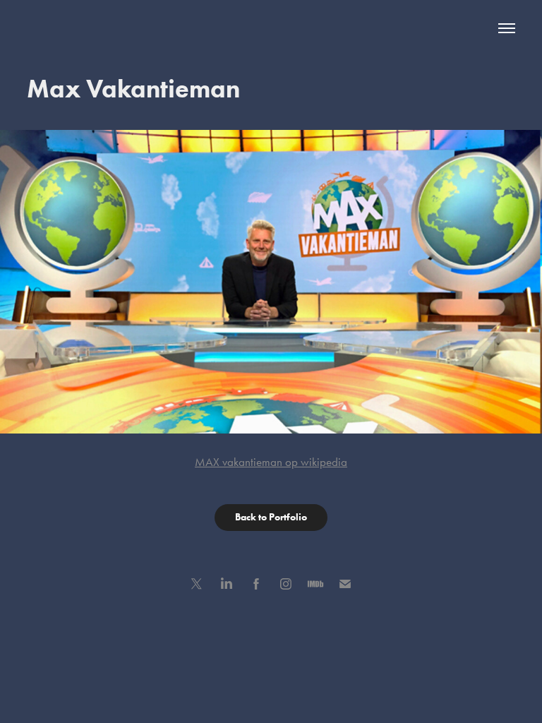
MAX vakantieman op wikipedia (271, 462)
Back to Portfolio (271, 517)
